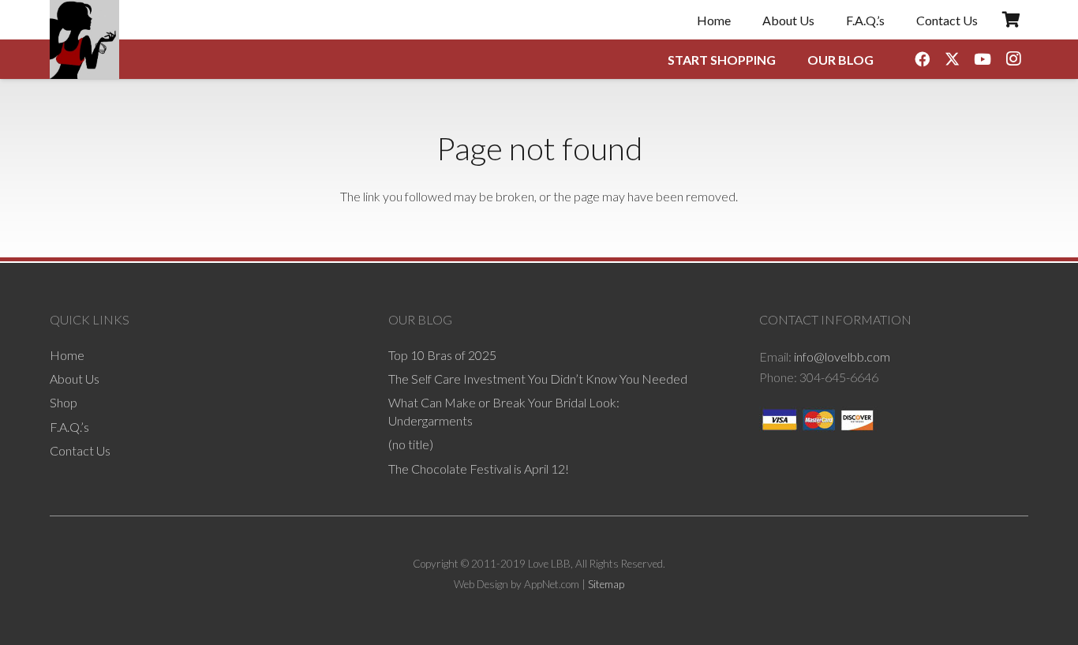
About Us (74, 378)
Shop (63, 402)
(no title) (410, 444)
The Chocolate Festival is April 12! (478, 468)
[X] (953, 59)
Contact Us (80, 450)
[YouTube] (983, 59)
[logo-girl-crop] (84, 39)
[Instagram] (1013, 59)
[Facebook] (922, 59)
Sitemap (606, 584)
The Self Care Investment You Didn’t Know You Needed (537, 378)
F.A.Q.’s (69, 426)
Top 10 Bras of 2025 (442, 354)
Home (67, 354)
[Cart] (1011, 19)
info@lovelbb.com (842, 356)
